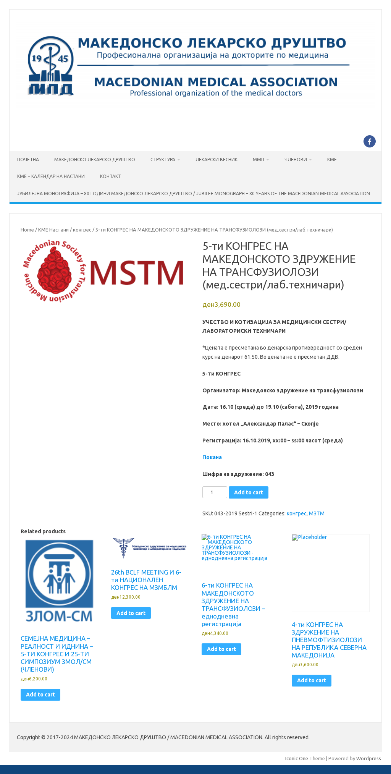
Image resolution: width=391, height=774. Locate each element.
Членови (295, 159)
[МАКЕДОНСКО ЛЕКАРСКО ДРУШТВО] (195, 108)
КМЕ (332, 159)
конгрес (82, 229)
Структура (162, 159)
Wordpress (368, 758)
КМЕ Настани (53, 229)
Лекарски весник (217, 159)
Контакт (110, 176)
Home (27, 229)
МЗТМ (317, 513)
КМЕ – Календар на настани (51, 176)
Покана (212, 457)
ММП (258, 159)
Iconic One (296, 758)
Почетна (28, 159)
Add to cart (248, 492)
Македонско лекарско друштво (94, 159)
